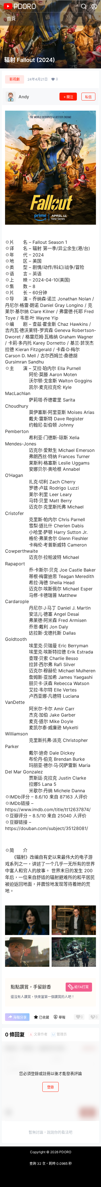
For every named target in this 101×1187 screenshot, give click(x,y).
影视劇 (15, 79)
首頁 (11, 18)
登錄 (50, 1087)
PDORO (64, 1152)
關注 (69, 97)
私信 (88, 97)
